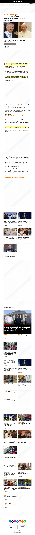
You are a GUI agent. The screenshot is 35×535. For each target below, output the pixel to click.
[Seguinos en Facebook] (10, 521)
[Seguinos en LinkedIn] (17, 521)
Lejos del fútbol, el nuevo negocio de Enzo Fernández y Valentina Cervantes (24, 441)
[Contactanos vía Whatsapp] (13, 527)
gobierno (19, 104)
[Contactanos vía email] (11, 527)
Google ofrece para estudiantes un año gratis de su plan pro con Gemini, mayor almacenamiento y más (10, 394)
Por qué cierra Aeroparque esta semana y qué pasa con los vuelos (10, 336)
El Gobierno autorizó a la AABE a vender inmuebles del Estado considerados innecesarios (10, 255)
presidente (8, 63)
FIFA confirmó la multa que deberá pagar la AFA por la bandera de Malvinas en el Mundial (9, 425)
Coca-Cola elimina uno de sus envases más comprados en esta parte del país (24, 425)
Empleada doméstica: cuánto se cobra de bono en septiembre (10, 457)
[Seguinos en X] (12, 521)
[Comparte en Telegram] (13, 44)
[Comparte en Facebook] (5, 44)
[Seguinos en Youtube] (20, 521)
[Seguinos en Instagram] (15, 521)
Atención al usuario (12, 525)
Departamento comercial (22, 526)
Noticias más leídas (8, 307)
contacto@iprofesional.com (17, 532)
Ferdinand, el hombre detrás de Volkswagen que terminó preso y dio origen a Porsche (10, 386)
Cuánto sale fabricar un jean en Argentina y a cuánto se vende (9, 505)
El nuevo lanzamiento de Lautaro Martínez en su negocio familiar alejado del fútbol (10, 441)
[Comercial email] (21, 528)
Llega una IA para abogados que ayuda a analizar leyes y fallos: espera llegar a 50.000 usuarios (17, 329)
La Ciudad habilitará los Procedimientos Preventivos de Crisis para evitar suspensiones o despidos (10, 239)
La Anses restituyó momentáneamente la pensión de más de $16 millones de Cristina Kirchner (24, 386)
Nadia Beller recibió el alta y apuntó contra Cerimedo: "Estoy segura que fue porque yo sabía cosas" (10, 362)
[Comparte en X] (7, 44)
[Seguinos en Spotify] (25, 521)
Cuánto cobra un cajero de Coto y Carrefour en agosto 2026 (10, 489)
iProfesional (6, 14)
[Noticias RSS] (22, 521)
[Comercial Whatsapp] (24, 528)
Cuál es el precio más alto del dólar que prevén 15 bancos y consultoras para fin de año (10, 402)
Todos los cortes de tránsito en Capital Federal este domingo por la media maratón (10, 353)
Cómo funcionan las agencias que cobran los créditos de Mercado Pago (24, 490)
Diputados (7, 163)
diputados (7, 177)
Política (10, 14)
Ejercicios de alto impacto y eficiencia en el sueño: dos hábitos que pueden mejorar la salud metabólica (10, 474)
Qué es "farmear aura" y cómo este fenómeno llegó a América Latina (10, 497)
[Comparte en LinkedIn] (11, 44)
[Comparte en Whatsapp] (9, 44)
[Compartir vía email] (15, 44)
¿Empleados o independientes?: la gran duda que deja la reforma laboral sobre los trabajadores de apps (10, 466)
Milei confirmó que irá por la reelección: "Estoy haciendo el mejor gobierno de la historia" (24, 222)
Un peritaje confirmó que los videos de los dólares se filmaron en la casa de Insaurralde (10, 369)
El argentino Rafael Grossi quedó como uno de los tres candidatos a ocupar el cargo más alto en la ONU (24, 239)
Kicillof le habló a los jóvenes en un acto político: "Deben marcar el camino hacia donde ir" (10, 222)
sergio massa (21, 177)
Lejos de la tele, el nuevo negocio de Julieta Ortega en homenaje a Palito (24, 473)
